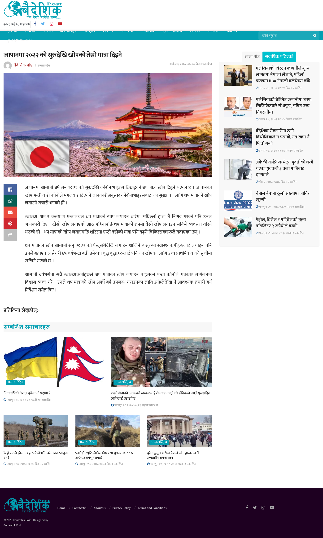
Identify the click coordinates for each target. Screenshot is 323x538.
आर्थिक (213, 30)
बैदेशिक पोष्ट (23, 65)
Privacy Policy (122, 508)
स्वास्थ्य (195, 30)
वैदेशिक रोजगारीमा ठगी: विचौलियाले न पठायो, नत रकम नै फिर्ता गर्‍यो (283, 137)
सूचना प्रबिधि (172, 30)
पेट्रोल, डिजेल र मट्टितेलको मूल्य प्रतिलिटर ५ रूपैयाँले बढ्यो (281, 223)
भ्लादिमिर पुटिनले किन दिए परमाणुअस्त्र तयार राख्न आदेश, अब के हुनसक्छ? (104, 455)
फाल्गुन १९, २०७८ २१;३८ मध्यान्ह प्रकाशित (281, 233)
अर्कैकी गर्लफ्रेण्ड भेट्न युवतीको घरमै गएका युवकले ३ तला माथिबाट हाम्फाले (284, 168)
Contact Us (79, 508)
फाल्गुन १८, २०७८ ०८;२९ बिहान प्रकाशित (136, 405)
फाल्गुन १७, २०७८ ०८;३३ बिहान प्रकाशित (100, 464)
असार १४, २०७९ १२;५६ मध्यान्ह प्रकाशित (280, 150)
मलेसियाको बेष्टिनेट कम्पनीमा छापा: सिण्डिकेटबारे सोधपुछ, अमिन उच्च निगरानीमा (284, 106)
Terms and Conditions (152, 508)
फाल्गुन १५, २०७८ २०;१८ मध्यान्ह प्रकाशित (173, 464)
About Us (100, 508)
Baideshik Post (22, 520)
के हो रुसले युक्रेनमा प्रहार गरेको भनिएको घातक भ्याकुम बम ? (36, 455)
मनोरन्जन (128, 30)
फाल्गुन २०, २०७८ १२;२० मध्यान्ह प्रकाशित (281, 206)
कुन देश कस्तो (17, 40)
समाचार (31, 30)
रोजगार (231, 30)
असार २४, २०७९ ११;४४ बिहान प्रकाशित (280, 119)
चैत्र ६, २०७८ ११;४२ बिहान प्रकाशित (277, 182)
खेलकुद (90, 30)
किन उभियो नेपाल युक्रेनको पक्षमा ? (27, 393)
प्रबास (48, 30)
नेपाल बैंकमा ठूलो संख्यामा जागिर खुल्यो (283, 196)
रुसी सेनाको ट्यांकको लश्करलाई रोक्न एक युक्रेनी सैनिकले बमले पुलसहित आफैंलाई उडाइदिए (160, 396)
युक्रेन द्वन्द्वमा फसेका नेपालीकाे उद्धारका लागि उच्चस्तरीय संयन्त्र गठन (173, 455)
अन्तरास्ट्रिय (68, 30)
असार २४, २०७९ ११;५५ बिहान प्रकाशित (280, 88)
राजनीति (149, 30)
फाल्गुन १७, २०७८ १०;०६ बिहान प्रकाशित (28, 464)
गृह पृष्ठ (12, 30)
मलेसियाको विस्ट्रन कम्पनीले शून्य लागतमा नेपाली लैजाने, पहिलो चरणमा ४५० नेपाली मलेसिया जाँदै (283, 74)
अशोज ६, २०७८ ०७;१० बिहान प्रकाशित (191, 64)
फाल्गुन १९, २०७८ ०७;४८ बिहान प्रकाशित (29, 399)
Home (61, 508)
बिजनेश (108, 30)
